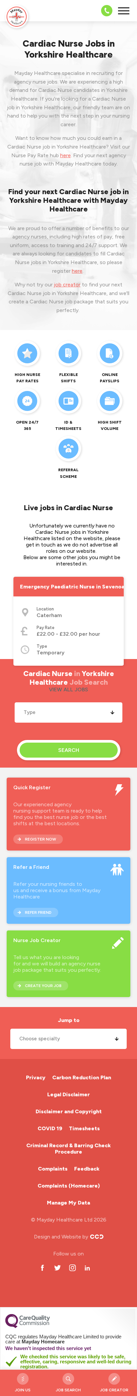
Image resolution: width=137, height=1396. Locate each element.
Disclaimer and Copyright (69, 1111)
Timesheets (84, 1128)
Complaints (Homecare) (69, 1186)
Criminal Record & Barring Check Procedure (68, 1148)
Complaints (53, 1169)
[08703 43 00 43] (104, 10)
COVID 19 (50, 1128)
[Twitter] (57, 1268)
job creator (67, 284)
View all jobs (68, 689)
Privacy (36, 1077)
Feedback (86, 1169)
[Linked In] (87, 1268)
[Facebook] (42, 1268)
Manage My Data (68, 1203)
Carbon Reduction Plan (81, 1077)
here (65, 155)
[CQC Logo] (27, 1326)
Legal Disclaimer (68, 1094)
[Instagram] (72, 1268)
